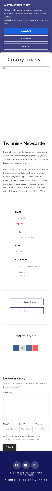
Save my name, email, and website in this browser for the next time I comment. (24, 438)
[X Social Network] (22, 348)
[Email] (35, 348)
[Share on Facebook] (16, 348)
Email (22, 424)
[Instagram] (35, 465)
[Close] (49, 2)
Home (11, 473)
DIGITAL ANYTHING (37, 480)
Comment (8, 392)
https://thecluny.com (28, 276)
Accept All (26, 31)
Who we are (22, 473)
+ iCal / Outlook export (26, 311)
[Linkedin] (29, 348)
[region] (26, 26)
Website (38, 424)
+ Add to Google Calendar (27, 302)
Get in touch (36, 473)
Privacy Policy (27, 475)
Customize (26, 38)
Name (6, 424)
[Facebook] (17, 465)
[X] (26, 465)
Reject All (26, 46)
